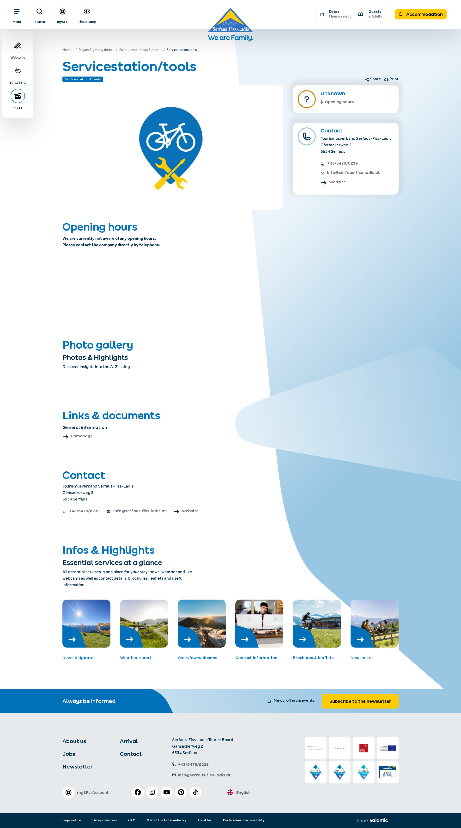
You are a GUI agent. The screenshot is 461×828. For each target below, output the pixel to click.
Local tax (205, 820)
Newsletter (362, 657)
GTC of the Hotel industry (166, 820)
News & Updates (79, 657)
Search (40, 21)
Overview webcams (197, 657)
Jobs (68, 754)
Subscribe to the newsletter (360, 701)
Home (67, 50)
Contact (131, 754)
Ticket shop (87, 21)
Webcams (18, 57)
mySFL (62, 21)
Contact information (256, 657)
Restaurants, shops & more (139, 50)
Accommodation (424, 14)
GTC (131, 820)
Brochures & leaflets (313, 657)
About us (74, 741)
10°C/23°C (18, 82)
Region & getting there (95, 50)
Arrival (129, 741)
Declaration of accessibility (244, 820)
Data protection (104, 820)
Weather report (136, 657)
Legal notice (71, 820)
